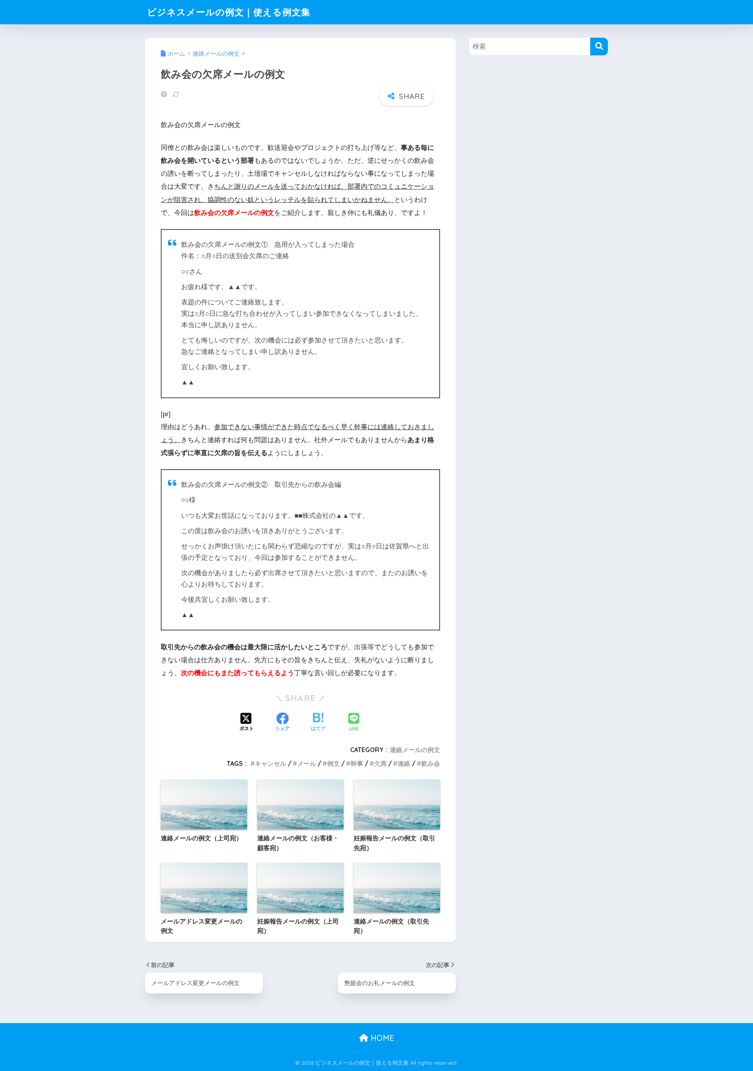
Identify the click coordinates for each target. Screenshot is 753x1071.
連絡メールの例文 (415, 750)
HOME (381, 1038)
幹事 (357, 763)
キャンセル (270, 763)
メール (306, 763)
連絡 (404, 763)
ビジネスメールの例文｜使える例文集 (229, 12)
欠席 (380, 763)
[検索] (599, 46)
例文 (333, 763)
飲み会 (430, 763)
